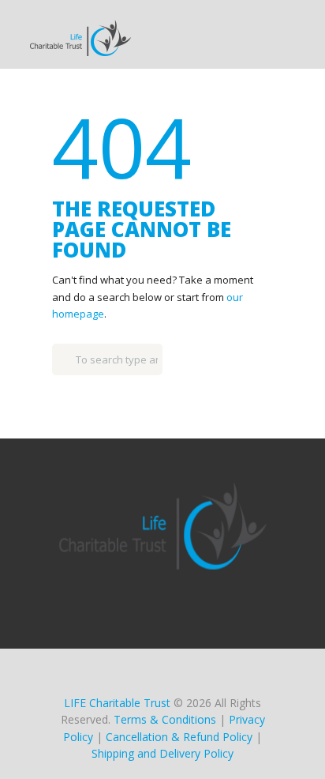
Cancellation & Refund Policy (179, 736)
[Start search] (62, 355)
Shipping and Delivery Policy (162, 753)
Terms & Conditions (165, 719)
